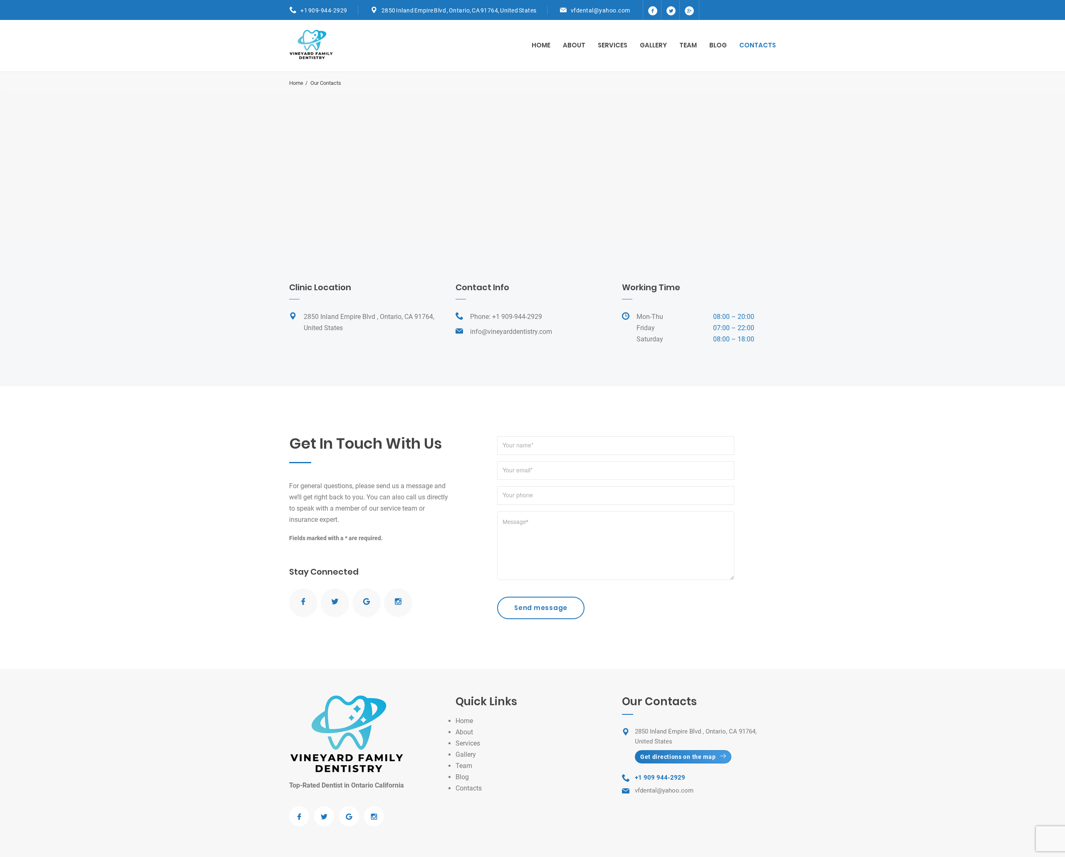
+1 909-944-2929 (323, 10)
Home (541, 45)
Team (688, 45)
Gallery (653, 45)
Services (612, 45)
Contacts (757, 45)
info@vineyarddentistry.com (511, 332)
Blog (718, 45)
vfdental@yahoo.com (600, 10)
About (574, 45)
